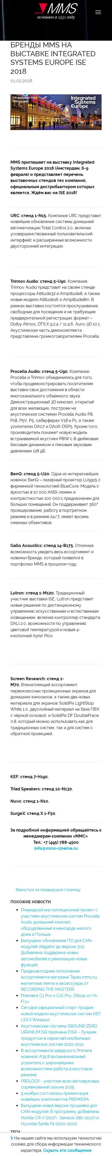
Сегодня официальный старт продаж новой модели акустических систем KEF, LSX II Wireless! (61, 1013)
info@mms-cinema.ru (56, 848)
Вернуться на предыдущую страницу (48, 890)
